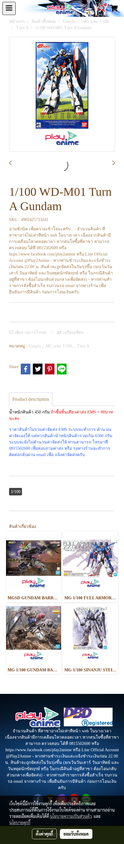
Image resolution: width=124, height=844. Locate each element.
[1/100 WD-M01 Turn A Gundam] (62, 94)
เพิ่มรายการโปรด (29, 332)
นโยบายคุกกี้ (19, 822)
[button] (100, 8)
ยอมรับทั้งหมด (76, 833)
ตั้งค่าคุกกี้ (44, 833)
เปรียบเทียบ (72, 332)
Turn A (83, 346)
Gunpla (35, 346)
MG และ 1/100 (59, 346)
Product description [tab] (30, 399)
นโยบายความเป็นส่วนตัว (71, 816)
